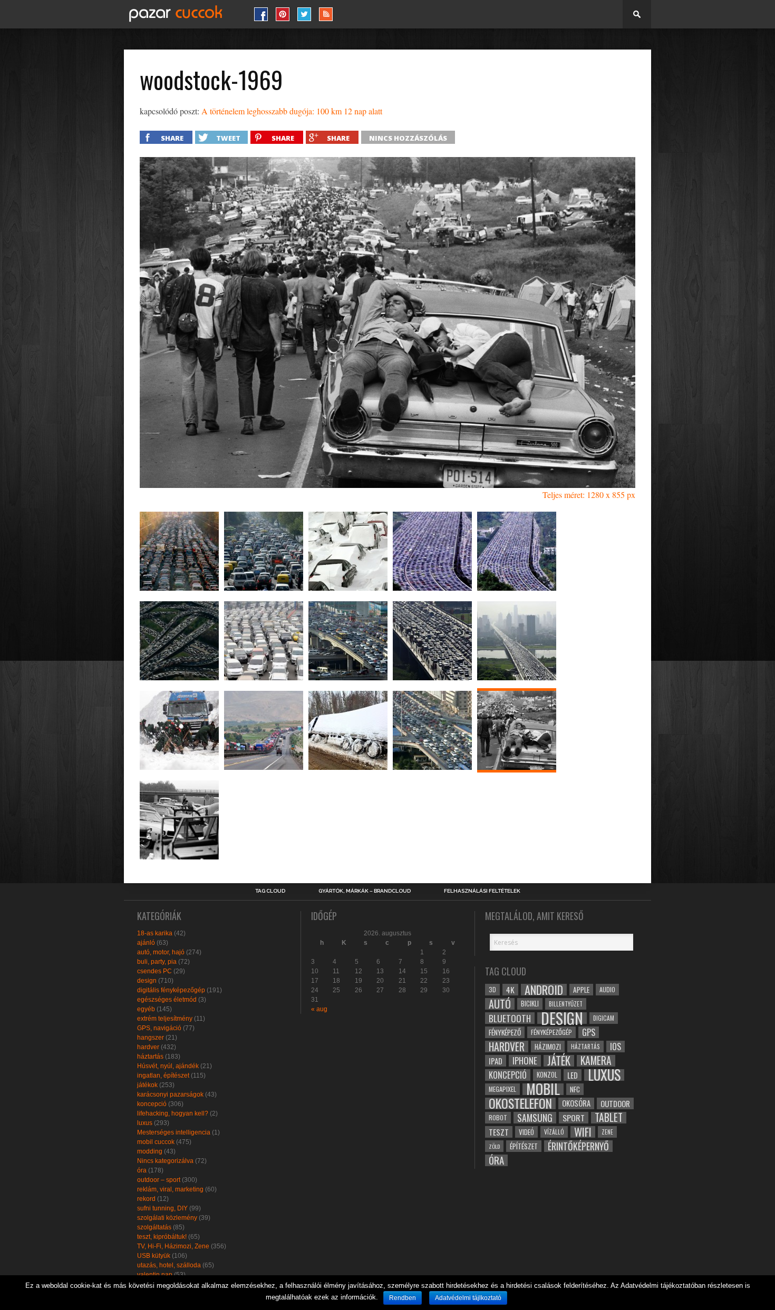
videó (526, 1132)
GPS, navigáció (159, 1028)
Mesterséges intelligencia (173, 1132)
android (544, 989)
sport (574, 1117)
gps (588, 1032)
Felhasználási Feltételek (482, 891)
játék (558, 1061)
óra (142, 1170)
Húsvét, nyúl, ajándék (168, 1066)
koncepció (152, 1104)
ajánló (146, 942)
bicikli (530, 1004)
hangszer (150, 1037)
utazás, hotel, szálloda (169, 1265)
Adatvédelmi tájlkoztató (468, 1298)
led (572, 1075)
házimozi (548, 1046)
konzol (547, 1075)
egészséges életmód (167, 999)
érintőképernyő (578, 1146)
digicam (603, 1017)
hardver (148, 1047)
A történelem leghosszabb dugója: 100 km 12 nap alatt (291, 110)
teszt (499, 1132)
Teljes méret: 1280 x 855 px (588, 494)
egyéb (146, 1009)
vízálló (554, 1131)
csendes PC (154, 971)
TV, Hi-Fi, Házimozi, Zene (173, 1246)
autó (500, 1004)
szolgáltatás (154, 1227)
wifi (583, 1132)
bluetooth (510, 1018)
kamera (596, 1061)
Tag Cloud (270, 891)
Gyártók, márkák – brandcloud (364, 891)
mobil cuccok (156, 1142)
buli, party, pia (157, 961)
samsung (535, 1117)
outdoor (615, 1103)
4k (510, 989)
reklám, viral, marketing (170, 1189)
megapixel (502, 1089)
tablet (609, 1117)
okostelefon (520, 1103)
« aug (319, 1009)
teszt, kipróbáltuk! (162, 1236)
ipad (495, 1061)
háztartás (150, 1056)
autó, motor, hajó (161, 952)
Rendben (402, 1298)
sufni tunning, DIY (162, 1208)
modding (149, 1151)
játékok (147, 1085)
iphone (524, 1061)
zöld (494, 1146)
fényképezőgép (551, 1032)
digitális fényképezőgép (171, 990)
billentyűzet (566, 1003)
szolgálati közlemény (167, 1217)
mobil (543, 1089)
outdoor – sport (158, 1180)
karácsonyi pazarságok (170, 1094)
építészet (524, 1146)
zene (607, 1132)
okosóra (576, 1103)
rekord (146, 1199)
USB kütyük (153, 1255)
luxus (144, 1123)
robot (498, 1117)
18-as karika (154, 933)
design (147, 980)
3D (492, 989)
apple (581, 989)
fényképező (505, 1032)
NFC (575, 1088)
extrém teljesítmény (164, 1018)
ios (615, 1046)
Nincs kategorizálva (165, 1161)
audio (607, 989)
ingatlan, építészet (163, 1075)
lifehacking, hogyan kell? (172, 1113)
